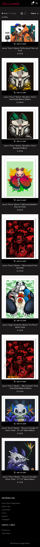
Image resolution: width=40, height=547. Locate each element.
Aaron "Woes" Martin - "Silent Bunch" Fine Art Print (20, 266)
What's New (6, 506)
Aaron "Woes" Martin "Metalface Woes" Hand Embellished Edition (20, 98)
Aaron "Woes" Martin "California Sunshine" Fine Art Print (20, 205)
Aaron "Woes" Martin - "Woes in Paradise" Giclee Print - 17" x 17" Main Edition (20, 478)
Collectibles (6, 510)
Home (5, 13)
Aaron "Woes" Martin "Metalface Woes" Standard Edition (20, 147)
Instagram (5, 519)
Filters (33, 13)
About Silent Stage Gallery (11, 503)
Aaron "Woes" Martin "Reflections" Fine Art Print (20, 49)
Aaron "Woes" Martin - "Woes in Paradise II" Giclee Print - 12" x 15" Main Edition (20, 429)
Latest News (6, 533)
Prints (4, 513)
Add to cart (21, 44)
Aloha (5, 17)
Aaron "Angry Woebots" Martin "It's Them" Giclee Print (20, 326)
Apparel (4, 516)
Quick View (36, 22)
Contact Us (6, 530)
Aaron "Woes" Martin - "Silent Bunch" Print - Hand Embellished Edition (20, 387)
